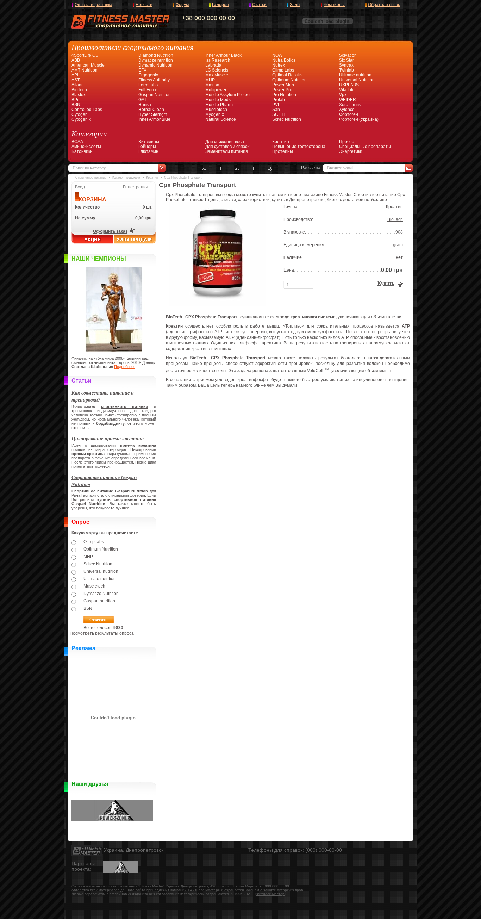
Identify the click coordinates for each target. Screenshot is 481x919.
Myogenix (214, 114)
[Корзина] (132, 231)
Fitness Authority (154, 79)
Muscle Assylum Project (227, 94)
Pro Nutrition (284, 94)
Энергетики (350, 151)
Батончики (82, 151)
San (276, 109)
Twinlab (346, 70)
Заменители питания (226, 151)
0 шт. (147, 207)
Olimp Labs (283, 70)
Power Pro (282, 89)
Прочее (346, 141)
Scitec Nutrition (286, 119)
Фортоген (348, 114)
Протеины (282, 151)
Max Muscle (216, 75)
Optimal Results (287, 75)
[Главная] (204, 169)
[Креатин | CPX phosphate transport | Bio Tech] (217, 304)
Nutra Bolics (283, 60)
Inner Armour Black (223, 55)
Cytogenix (81, 119)
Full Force (147, 89)
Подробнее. (124, 367)
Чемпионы (334, 4)
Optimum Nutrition (289, 79)
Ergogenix (148, 75)
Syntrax (346, 65)
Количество (87, 207)
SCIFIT (278, 114)
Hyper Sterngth (152, 114)
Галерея (220, 4)
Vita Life (347, 89)
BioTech (79, 89)
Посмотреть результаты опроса (102, 633)
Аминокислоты (86, 146)
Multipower (215, 89)
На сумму (85, 218)
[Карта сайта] (237, 169)
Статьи (259, 4)
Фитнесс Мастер (270, 894)
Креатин (280, 141)
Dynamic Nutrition (155, 65)
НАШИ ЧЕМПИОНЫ (98, 259)
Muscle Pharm (219, 104)
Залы (295, 4)
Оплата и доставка (93, 4)
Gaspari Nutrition (154, 94)
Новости (144, 4)
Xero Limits (350, 104)
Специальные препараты (365, 146)
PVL (276, 104)
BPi (74, 99)
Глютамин (148, 151)
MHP (210, 79)
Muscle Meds (218, 99)
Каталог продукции (126, 177)
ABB (75, 60)
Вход (80, 187)
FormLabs (148, 84)
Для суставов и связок (227, 146)
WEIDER (347, 99)
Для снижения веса (224, 141)
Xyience (347, 109)
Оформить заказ (110, 231)
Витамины (148, 141)
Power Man (283, 84)
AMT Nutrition (84, 70)
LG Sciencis (216, 70)
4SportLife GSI (85, 55)
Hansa (144, 104)
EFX (142, 70)
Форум (182, 4)
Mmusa (212, 84)
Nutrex (278, 65)
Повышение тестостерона (298, 146)
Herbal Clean (151, 109)
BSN (75, 104)
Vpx (342, 94)
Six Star (346, 60)
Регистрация (135, 187)
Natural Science (220, 119)
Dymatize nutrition (155, 60)
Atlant (76, 84)
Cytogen (79, 114)
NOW (277, 55)
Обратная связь (384, 4)
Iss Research (217, 60)
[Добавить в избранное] (270, 169)
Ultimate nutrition (355, 75)
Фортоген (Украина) (359, 119)
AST (75, 79)
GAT (142, 99)
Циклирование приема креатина (107, 438)
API (74, 75)
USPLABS (349, 84)
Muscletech (216, 109)
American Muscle (88, 65)
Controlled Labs (86, 109)
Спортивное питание (90, 177)
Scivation (348, 55)
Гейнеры (147, 146)
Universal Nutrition (357, 79)
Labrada (213, 65)
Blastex (78, 94)
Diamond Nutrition (155, 55)
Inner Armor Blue (154, 119)
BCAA (77, 141)
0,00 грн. (143, 218)
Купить (385, 283)
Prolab (278, 99)
